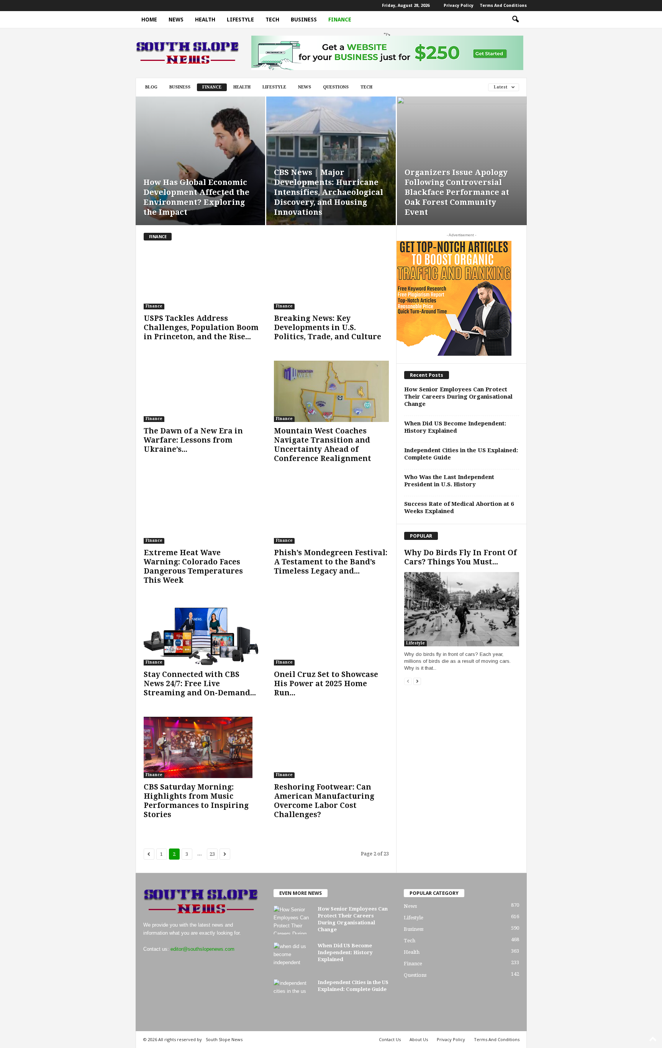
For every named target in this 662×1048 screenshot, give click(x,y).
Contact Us (390, 1039)
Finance (339, 19)
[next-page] (417, 681)
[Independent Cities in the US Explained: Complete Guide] (293, 993)
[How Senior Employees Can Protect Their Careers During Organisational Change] (293, 920)
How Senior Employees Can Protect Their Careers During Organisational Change (458, 396)
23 (212, 854)
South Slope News (224, 1039)
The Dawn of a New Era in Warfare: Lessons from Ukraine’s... (193, 440)
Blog (151, 87)
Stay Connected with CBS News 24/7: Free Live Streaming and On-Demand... (200, 683)
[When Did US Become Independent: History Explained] (293, 956)
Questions (336, 87)
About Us (419, 1039)
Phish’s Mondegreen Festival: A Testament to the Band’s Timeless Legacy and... (330, 562)
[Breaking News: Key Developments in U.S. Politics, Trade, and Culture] (331, 278)
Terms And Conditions (503, 5)
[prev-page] (408, 681)
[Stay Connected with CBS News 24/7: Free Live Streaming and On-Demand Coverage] (201, 634)
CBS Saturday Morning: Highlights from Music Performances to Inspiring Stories (196, 801)
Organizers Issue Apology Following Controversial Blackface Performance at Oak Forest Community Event (457, 192)
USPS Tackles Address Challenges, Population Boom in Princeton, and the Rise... (201, 327)
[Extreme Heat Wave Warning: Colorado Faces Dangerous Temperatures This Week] (201, 513)
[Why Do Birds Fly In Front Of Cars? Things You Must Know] (461, 609)
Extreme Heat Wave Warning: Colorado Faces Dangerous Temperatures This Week (193, 566)
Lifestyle (240, 19)
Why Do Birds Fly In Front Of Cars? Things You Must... (460, 557)
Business (304, 19)
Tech (272, 19)
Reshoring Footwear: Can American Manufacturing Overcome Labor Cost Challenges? (324, 801)
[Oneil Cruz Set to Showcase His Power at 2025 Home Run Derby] (331, 634)
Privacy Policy (459, 5)
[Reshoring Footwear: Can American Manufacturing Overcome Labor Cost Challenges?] (331, 747)
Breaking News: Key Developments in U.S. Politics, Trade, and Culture (327, 327)
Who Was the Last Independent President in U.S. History (449, 481)
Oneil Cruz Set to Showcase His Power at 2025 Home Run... (326, 683)
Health (205, 19)
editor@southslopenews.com (202, 949)
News (176, 19)
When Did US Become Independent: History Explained (455, 427)
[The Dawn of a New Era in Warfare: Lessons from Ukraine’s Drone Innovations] (201, 391)
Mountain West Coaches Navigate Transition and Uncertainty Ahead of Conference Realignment (322, 445)
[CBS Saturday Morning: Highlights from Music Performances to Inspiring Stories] (201, 747)
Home (149, 19)
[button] (515, 19)
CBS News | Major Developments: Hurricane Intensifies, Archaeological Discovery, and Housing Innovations (328, 192)
